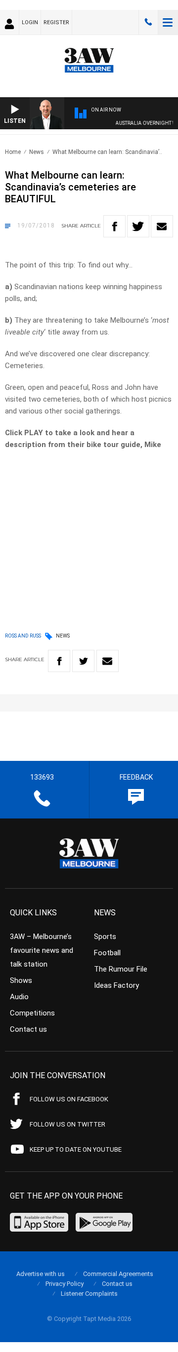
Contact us (28, 1029)
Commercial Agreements (118, 1273)
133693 (148, 22)
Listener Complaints (89, 1293)
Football (107, 952)
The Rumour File (120, 969)
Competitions (32, 1013)
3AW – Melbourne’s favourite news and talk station (41, 950)
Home (13, 152)
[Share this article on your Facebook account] (114, 226)
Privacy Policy (64, 1283)
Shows (21, 980)
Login (30, 22)
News (36, 152)
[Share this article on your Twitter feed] (138, 226)
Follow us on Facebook (69, 1099)
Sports (105, 936)
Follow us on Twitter (67, 1124)
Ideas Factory (116, 985)
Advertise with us (40, 1273)
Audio (19, 996)
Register (56, 22)
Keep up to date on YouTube (76, 1149)
